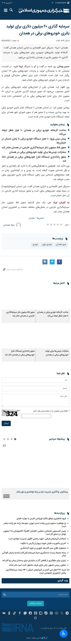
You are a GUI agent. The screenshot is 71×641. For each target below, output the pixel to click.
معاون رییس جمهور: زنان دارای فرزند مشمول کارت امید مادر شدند (37, 565)
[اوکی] (9, 613)
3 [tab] (8, 439)
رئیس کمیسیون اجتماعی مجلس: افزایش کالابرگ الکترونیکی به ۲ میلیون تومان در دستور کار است (34, 532)
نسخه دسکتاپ (35, 603)
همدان (32, 218)
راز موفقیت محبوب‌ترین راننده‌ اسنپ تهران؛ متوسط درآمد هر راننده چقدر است (34, 525)
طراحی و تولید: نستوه (34, 638)
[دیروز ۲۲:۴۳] (35, 465)
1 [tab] (15, 439)
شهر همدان (61, 244)
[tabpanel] (35, 471)
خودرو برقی (47, 244)
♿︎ (63, 633)
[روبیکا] (56, 613)
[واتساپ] (35, 618)
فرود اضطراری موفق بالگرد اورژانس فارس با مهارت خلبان (41, 518)
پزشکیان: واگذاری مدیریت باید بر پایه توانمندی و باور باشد (42, 492)
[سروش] (30, 613)
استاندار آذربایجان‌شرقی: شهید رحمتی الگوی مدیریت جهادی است (37, 539)
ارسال (6, 423)
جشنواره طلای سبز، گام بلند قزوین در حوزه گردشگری (43, 548)
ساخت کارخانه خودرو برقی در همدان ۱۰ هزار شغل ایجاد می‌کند (34, 132)
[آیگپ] (40, 613)
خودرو (35, 244)
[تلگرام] (67, 613)
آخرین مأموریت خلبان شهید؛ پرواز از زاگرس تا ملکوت (43, 543)
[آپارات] (51, 613)
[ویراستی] (25, 613)
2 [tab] (12, 439)
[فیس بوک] (20, 613)
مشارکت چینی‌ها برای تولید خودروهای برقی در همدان (37, 152)
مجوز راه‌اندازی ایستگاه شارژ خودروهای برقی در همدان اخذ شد (34, 159)
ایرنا (41, 10)
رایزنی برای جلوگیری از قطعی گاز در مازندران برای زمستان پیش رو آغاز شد (34, 560)
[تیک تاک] (14, 613)
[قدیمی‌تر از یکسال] (52, 298)
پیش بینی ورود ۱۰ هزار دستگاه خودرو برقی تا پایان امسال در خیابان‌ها (34, 141)
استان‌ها (40, 218)
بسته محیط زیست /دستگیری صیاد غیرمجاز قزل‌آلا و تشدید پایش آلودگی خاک (34, 554)
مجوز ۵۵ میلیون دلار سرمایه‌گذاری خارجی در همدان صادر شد (34, 147)
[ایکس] (62, 613)
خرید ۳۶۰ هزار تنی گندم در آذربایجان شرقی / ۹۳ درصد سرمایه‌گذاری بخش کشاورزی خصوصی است (36, 571)
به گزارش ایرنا (61, 203)
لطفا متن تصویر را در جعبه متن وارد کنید (51, 411)
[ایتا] (35, 613)
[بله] (46, 613)
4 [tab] (4, 439)
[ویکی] (4, 613)
